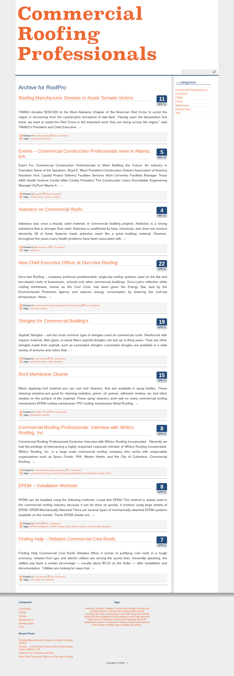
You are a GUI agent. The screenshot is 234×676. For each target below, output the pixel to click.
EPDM (37, 412)
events (47, 197)
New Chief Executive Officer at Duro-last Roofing (68, 262)
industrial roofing (95, 473)
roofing (56, 197)
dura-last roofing (38, 308)
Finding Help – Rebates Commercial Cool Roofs (67, 538)
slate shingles (55, 361)
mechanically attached (99, 526)
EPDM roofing (57, 526)
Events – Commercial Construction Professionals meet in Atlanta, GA (85, 154)
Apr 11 (162, 269)
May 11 (162, 104)
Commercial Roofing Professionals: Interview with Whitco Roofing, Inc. (76, 430)
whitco (108, 473)
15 (162, 375)
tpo (132, 624)
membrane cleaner (39, 415)
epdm (87, 616)
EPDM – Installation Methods (48, 485)
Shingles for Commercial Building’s (53, 320)
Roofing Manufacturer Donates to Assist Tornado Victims (76, 97)
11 (162, 99)
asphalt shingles (38, 361)
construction (36, 197)
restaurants (111, 622)
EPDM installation (39, 526)
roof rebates (47, 579)
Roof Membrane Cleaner (44, 374)
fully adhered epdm (76, 526)
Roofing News (41, 135)
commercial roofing (39, 473)
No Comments (61, 135)
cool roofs (35, 579)
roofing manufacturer (41, 138)
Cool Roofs (40, 358)
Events (37, 194)
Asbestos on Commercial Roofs (50, 209)
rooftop (110, 624)
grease (98, 619)
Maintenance (41, 247)
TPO (44, 412)
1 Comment (59, 247)
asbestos (34, 250)
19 (162, 322)
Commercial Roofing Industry (49, 305)
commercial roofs (94, 613)
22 (162, 264)
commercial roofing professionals (68, 473)
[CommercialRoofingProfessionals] (87, 32)
